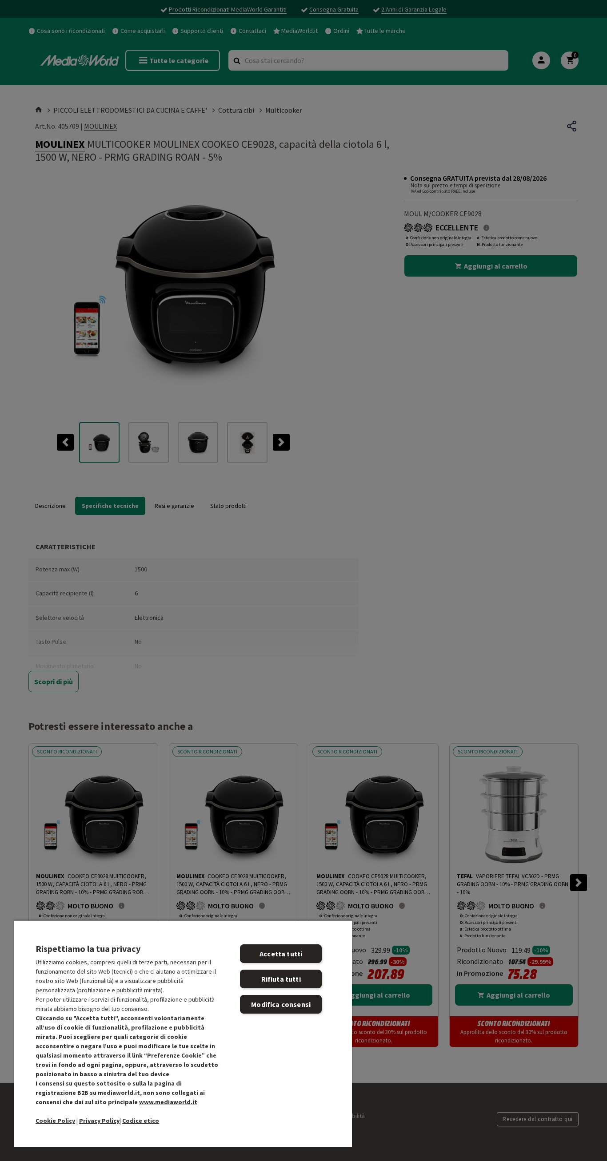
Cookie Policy (55, 1121)
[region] (183, 1033)
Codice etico (140, 1121)
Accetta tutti (281, 953)
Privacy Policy (99, 1121)
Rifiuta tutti (281, 979)
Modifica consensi (281, 1004)
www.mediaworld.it (168, 1102)
